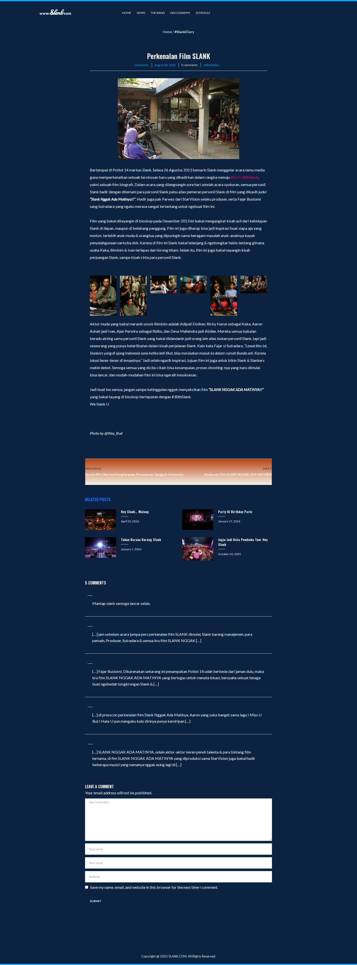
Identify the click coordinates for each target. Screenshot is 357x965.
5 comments (189, 65)
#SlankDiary (184, 32)
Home (126, 13)
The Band (158, 13)
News (141, 13)
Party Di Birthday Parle (235, 511)
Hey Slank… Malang (135, 511)
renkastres (142, 65)
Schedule (203, 13)
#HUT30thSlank (244, 177)
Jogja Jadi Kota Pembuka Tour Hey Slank (243, 542)
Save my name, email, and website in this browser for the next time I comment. (154, 887)
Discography (180, 13)
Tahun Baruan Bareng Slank (141, 539)
